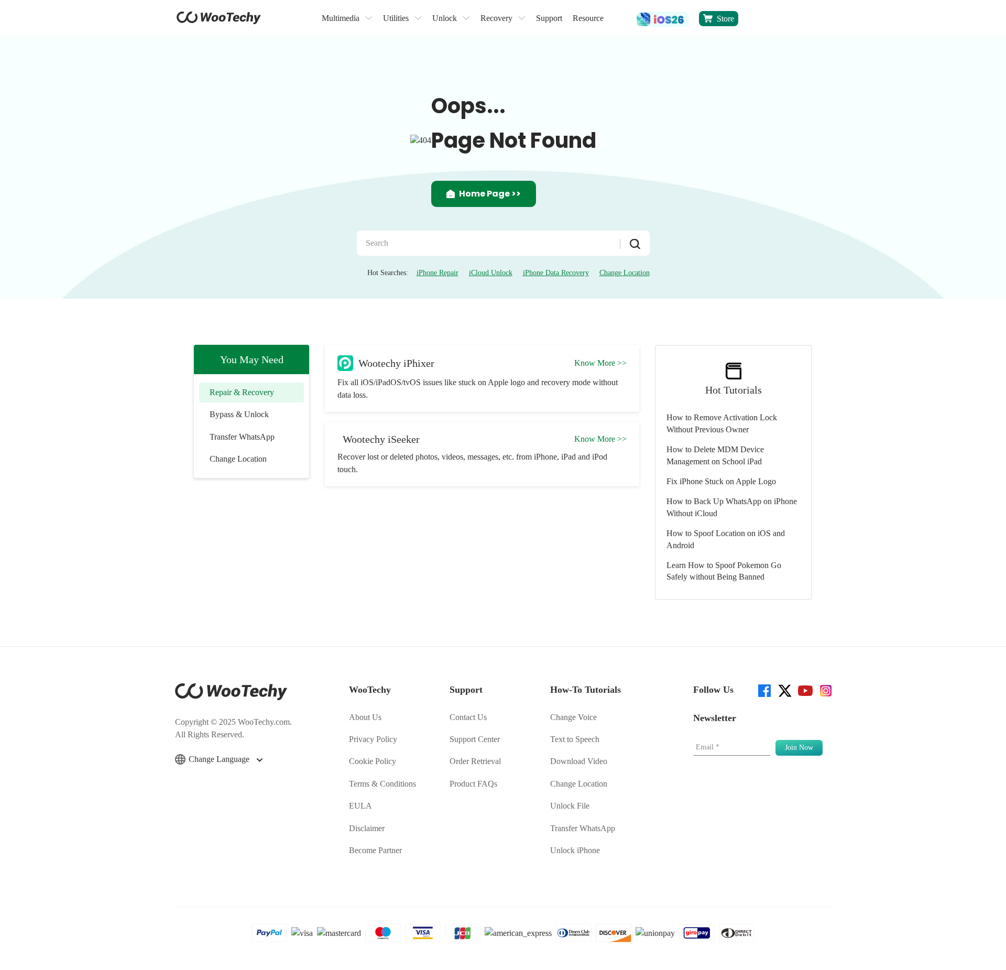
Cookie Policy (372, 761)
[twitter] (784, 689)
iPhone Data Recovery (556, 273)
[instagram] (825, 689)
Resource (588, 18)
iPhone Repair (437, 273)
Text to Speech (574, 739)
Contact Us (468, 717)
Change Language (220, 759)
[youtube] (804, 689)
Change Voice (573, 717)
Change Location (624, 273)
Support (549, 18)
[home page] (219, 21)
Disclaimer (367, 828)
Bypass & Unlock (239, 414)
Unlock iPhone (575, 850)
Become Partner (375, 850)
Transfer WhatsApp (242, 436)
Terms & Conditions (382, 783)
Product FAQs (473, 783)
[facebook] (763, 689)
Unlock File (569, 805)
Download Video (578, 761)
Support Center (475, 739)
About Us (365, 717)
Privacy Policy (373, 739)
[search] (620, 18)
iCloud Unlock (490, 273)
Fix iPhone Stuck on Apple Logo (721, 481)
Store (725, 18)
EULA (360, 805)
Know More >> (600, 362)
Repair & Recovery (242, 392)
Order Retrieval (475, 761)
